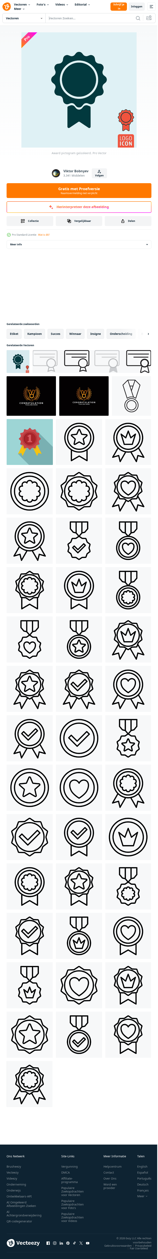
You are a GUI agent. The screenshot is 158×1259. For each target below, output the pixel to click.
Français (140, 1190)
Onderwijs (14, 1190)
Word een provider (110, 1186)
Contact (108, 1172)
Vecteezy (13, 1172)
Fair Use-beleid (136, 1248)
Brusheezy (14, 1166)
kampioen (34, 334)
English (139, 1166)
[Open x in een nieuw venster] (81, 1243)
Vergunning (69, 1166)
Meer (17, 9)
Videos (60, 4)
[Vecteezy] (6, 6)
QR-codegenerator (19, 1221)
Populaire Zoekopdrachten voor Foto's (72, 1204)
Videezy (12, 1178)
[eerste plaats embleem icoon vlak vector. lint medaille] (30, 442)
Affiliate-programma (69, 1180)
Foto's (41, 4)
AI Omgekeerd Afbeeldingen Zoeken (21, 1204)
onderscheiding (121, 334)
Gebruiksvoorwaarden (115, 1245)
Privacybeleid (140, 1245)
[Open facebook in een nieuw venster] (48, 1243)
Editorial (81, 4)
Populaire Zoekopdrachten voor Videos (72, 1217)
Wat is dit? (44, 234)
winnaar (75, 334)
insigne (95, 334)
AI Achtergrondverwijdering (24, 1213)
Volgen (99, 175)
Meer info (16, 244)
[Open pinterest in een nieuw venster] (68, 1243)
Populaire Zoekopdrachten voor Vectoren (72, 1191)
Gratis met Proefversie (79, 190)
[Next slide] (141, 334)
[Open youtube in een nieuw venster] (87, 1243)
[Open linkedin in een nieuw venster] (61, 1243)
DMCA (65, 1172)
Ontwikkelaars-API (19, 1196)
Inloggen (136, 6)
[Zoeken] (138, 18)
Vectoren (20, 4)
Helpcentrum (112, 1166)
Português (141, 1178)
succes (55, 334)
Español (139, 1172)
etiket (14, 334)
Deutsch (139, 1184)
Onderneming (16, 1184)
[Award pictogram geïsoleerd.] (18, 361)
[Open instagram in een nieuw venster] (54, 1243)
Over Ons (109, 1178)
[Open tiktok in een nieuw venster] (74, 1243)
